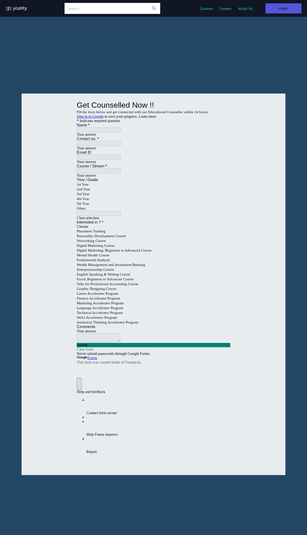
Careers (225, 8)
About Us (245, 8)
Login (283, 8)
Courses (206, 8)
